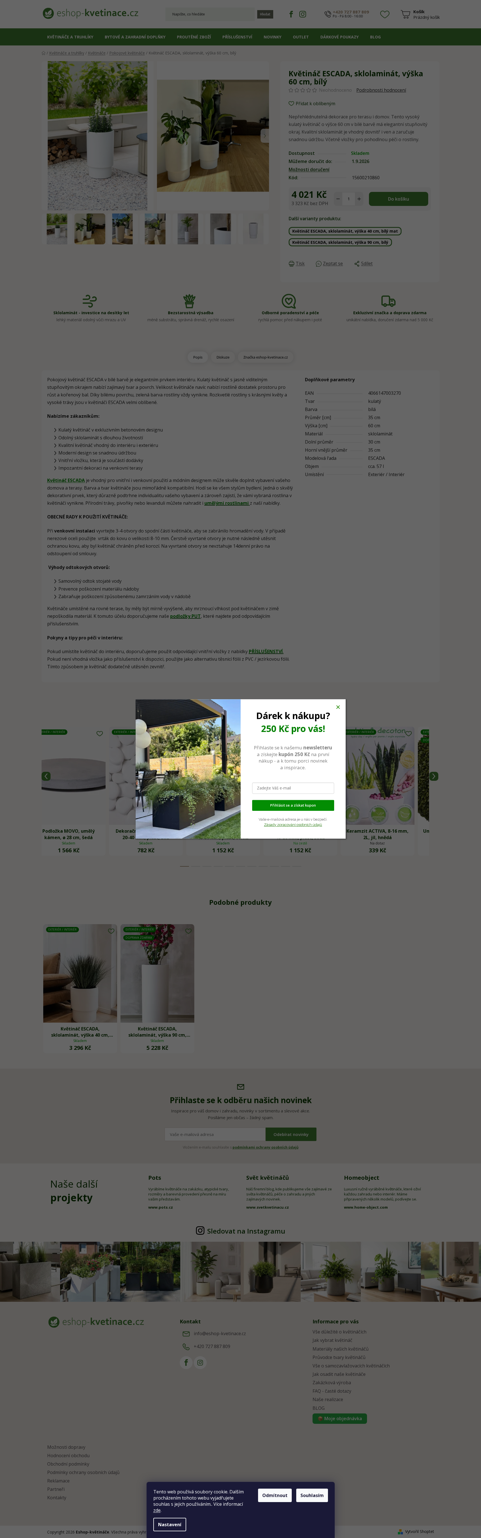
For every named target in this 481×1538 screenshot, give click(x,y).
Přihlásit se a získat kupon (293, 805)
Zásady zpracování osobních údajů (293, 825)
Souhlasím (312, 1495)
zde (157, 1510)
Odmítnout (275, 1495)
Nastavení (169, 1524)
